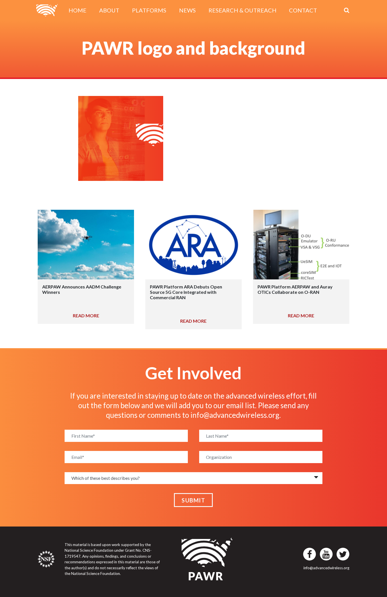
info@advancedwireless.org (234, 415)
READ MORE (86, 315)
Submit (193, 500)
